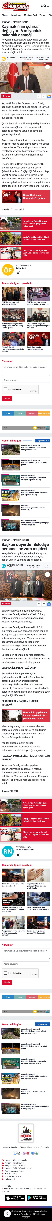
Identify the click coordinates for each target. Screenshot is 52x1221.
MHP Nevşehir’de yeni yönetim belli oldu (10, 303)
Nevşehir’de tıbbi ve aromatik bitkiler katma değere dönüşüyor (13, 933)
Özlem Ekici (21, 268)
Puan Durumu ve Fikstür (14, 1171)
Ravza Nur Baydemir (24, 850)
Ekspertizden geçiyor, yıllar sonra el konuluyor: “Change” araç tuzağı (13, 909)
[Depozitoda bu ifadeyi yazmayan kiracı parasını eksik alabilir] (38, 875)
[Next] (33, 1153)
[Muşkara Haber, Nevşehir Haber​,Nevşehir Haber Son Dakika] (15, 6)
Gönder (7, 398)
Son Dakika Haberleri (13, 1176)
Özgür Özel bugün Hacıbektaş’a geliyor (35, 348)
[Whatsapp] (37, 1153)
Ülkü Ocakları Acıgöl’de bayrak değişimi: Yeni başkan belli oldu (38, 326)
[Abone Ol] (49, 96)
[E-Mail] (18, 273)
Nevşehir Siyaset (20, 22)
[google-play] (37, 1198)
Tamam (26, 1218)
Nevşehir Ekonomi (21, 540)
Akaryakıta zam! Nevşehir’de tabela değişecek (13, 885)
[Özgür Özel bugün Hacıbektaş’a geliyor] (38, 338)
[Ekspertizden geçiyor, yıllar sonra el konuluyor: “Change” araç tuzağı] (13, 899)
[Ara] (45, 6)
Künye (6, 1191)
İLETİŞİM (7, 1186)
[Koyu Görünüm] (42, 6)
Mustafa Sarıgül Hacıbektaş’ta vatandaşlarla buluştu (13, 349)
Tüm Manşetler (11, 1174)
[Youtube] (28, 1153)
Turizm (43, 15)
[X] (19, 1153)
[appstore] (15, 1198)
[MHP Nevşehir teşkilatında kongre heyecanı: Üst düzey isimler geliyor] (13, 315)
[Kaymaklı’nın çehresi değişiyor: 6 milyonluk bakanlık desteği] (26, 77)
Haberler (6, 22)
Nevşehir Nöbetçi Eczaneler (16, 1160)
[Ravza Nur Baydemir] (8, 851)
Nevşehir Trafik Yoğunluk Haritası (18, 1168)
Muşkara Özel (30, 15)
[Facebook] (15, 1153)
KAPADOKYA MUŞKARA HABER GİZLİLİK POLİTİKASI (25, 1189)
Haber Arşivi (10, 1179)
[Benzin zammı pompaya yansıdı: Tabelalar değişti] (38, 922)
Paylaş (7, 96)
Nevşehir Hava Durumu (14, 1163)
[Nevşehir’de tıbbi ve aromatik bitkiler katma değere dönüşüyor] (13, 922)
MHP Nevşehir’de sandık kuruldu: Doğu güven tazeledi (38, 303)
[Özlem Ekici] (8, 269)
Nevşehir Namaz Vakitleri (15, 1165)
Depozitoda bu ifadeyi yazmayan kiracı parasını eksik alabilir (36, 886)
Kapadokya (16, 15)
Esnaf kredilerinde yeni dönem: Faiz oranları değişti (38, 908)
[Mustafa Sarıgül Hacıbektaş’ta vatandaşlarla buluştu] (13, 338)
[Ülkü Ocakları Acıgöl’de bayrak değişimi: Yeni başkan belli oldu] (38, 315)
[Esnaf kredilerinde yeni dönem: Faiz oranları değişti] (38, 899)
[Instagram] (24, 1153)
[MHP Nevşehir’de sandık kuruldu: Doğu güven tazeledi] (38, 293)
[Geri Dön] (7, 1213)
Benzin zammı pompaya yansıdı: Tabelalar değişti (37, 932)
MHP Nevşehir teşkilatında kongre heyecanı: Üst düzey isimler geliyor (12, 326)
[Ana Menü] (48, 6)
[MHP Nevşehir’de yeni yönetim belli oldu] (13, 293)
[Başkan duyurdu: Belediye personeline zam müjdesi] (26, 585)
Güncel (5, 15)
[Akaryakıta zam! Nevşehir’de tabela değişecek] (13, 875)
